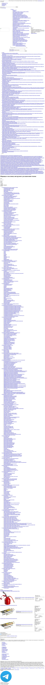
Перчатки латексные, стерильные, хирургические (11, 504)
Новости (3, 644)
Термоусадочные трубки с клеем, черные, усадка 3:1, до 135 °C (13, 527)
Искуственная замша (7, 477)
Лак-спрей (5, 448)
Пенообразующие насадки (36, 64)
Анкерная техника (6, 250)
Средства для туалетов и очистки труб (9, 261)
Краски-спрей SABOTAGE (8, 447)
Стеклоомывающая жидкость (8, 277)
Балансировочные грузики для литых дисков (10, 559)
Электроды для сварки (7, 483)
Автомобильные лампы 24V (15, 82)
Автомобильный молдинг (15, 84)
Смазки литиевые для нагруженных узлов (10, 580)
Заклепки (5, 551)
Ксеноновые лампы (7, 282)
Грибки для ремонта (7, 553)
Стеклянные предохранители (8, 314)
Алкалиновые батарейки (6, 62)
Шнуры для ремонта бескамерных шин (10, 561)
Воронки (23, 84)
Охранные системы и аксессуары (18, 32)
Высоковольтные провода (14, 90)
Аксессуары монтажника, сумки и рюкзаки (10, 509)
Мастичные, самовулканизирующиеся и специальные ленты (13, 367)
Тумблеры (17, 144)
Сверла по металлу (7, 493)
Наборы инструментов (7, 418)
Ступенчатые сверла (7, 494)
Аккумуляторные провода (6, 90)
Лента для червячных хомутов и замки (15, 138)
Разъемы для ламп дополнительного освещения (26, 82)
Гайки (3, 70)
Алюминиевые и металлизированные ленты (10, 362)
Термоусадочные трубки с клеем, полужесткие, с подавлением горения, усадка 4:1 (16, 526)
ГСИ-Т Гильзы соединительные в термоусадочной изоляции (25, 103)
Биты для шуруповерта (13, 169)
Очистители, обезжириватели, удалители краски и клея (12, 531)
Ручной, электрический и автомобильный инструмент (21, 30)
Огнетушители (6, 291)
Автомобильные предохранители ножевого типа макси (12, 309)
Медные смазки (11, 146)
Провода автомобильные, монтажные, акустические (21, 34)
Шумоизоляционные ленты (8, 567)
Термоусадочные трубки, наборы (9, 521)
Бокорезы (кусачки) (7, 169)
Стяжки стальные (22, 137)
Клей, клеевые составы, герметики (18, 12)
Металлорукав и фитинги (6, 148)
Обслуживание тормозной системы (23, 67)
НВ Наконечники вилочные (6, 106)
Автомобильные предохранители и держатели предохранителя (11, 86)
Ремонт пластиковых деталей (8, 464)
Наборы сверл (6, 489)
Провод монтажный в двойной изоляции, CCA (11, 470)
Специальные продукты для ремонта (9, 246)
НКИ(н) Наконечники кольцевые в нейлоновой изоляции (12, 390)
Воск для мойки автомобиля (36, 58)
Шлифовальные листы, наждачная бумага (10, 338)
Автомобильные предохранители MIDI (10, 313)
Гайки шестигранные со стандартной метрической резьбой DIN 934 (14, 70)
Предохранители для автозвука (8, 326)
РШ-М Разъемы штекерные (8, 399)
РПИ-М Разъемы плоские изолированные (10, 378)
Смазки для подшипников (24, 146)
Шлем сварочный (6, 482)
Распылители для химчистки (17, 64)
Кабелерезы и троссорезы (8, 170)
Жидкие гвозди (6, 206)
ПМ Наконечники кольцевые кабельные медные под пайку (23, 114)
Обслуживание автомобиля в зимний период (11, 67)
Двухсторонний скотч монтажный (14, 101)
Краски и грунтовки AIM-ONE (8, 450)
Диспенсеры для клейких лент (25, 172)
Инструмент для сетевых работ (16, 172)
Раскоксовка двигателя (7, 248)
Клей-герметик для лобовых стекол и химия (8, 56)
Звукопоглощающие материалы (16, 142)
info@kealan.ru (40, 0)
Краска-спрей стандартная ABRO (9, 444)
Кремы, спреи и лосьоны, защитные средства (9, 78)
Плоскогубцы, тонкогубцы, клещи (29, 108)
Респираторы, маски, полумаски (9, 506)
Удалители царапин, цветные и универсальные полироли (12, 461)
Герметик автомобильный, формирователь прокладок (12, 198)
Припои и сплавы (6, 350)
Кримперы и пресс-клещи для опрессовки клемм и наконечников (17, 109)
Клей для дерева (6, 205)
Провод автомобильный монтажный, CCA (36, 119)
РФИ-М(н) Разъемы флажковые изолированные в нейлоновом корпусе (14, 383)
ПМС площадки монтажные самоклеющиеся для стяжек (31, 130)
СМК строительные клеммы (8, 391)
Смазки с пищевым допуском (8, 304)
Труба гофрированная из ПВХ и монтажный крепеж (12, 193)
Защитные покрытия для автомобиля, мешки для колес (21, 25)
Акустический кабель (14, 119)
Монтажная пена (19, 135)
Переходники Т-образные (28, 95)
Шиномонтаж (4, 139)
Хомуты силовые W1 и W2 (15, 137)
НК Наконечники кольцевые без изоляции (17, 106)
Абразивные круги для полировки (9, 342)
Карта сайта (4, 658)
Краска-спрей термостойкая (8, 445)
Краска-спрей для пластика (8, 441)
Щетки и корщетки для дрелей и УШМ (10, 334)
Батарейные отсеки (5, 144)
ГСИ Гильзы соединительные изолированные (9, 103)
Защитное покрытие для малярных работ (26, 98)
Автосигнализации (5, 115)
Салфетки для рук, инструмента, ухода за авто (11, 476)
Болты (3, 69)
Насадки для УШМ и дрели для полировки (10, 333)
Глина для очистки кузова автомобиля (27, 117)
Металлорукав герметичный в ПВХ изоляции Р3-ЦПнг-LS (11, 149)
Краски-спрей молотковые (8, 452)
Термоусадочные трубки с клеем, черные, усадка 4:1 (27, 133)
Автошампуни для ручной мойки (27, 58)
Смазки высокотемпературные (32, 146)
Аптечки (20, 84)
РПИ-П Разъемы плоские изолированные (10, 380)
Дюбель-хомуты (6, 515)
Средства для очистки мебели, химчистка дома (11, 540)
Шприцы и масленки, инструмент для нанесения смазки (12, 434)
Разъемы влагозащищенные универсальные (10, 330)
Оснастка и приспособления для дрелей (29, 126)
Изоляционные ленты (7, 360)
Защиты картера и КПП (7, 301)
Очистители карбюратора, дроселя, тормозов (10, 241)
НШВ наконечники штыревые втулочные (30, 106)
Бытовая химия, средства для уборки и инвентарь (31, 157)
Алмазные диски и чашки (8, 344)
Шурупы (5, 256)
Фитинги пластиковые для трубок (9, 194)
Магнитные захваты (7, 302)
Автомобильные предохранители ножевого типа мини (12, 307)
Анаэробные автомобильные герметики (22, 56)
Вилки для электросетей (7, 223)
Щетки (5, 297)
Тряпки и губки (6, 266)
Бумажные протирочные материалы (9, 473)
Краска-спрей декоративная (8, 440)
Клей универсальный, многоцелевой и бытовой (11, 203)
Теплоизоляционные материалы (35, 142)
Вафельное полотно (7, 234)
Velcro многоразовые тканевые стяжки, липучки (15, 130)
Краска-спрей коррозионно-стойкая (9, 442)
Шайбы (5, 255)
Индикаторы (10, 144)
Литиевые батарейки (13, 62)
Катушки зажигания (7, 322)
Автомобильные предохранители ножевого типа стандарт (11, 87)
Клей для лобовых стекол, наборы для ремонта (11, 238)
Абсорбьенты (6, 472)
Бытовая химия (6, 535)
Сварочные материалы (16, 36)
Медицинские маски (7, 500)
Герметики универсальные (8, 200)
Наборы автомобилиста (7, 289)
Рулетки (4, 172)
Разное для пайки (6, 351)
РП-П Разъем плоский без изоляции (10, 107)
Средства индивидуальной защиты (18, 38)
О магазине (4, 643)
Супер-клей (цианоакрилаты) (8, 201)
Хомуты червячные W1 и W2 (6, 137)
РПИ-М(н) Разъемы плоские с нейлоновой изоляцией (12, 379)
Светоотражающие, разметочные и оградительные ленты (12, 361)
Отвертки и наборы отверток (6, 108)
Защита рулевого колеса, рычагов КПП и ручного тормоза (11, 98)
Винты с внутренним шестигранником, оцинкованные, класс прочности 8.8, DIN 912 (21, 72)
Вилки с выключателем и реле (8, 224)
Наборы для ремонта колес (8, 556)
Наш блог (3, 651)
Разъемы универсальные (7, 321)
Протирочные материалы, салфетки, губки (8, 121)
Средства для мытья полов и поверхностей (10, 265)
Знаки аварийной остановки (8, 288)
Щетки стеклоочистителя (7, 298)
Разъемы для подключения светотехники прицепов (11, 293)
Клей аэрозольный (6, 534)
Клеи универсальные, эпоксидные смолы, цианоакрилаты (23, 66)
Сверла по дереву (6, 492)
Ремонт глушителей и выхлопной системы (10, 244)
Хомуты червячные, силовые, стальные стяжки (20, 41)
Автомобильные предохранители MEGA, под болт (11, 312)
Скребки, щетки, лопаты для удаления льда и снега (11, 295)
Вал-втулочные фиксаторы (8, 247)
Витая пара (3, 119)
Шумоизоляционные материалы (7, 141)
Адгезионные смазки (5, 146)
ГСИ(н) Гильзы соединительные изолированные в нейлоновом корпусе (14, 371)
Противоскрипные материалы (26, 142)
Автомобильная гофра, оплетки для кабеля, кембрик (21, 11)
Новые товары (4, 654)
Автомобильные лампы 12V (6, 82)
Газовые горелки (19, 169)
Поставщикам (4, 652)
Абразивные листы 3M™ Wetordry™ (9, 340)
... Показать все (23, 57)
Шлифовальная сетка (7, 341)
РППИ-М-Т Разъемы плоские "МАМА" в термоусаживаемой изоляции (14, 392)
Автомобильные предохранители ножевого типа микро (22, 88)
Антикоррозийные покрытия (17, 117)
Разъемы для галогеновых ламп (38, 82)
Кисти (5, 537)
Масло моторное (18, 79)
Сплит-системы (4, 152)
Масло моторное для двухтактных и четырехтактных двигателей (31, 79)
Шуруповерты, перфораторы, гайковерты (17, 108)
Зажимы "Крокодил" (7, 331)
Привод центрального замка (8, 327)
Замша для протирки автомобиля (27, 64)
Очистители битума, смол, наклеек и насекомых (9, 59)
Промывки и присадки (7, 275)
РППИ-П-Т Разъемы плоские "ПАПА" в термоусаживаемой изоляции (14, 393)
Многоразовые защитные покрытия (9, 357)
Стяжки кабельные (5, 130)
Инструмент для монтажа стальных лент (28, 168)
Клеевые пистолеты (23, 170)
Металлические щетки (7, 557)
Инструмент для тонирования (16, 170)
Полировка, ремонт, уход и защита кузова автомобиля (21, 33)
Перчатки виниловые (7, 502)
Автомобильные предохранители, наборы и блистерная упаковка (29, 87)
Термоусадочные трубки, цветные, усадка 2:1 (10, 522)
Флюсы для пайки (6, 352)
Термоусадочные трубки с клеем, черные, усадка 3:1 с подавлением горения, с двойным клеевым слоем (19, 524)
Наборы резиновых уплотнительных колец (8, 123)
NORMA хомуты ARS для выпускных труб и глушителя (12, 548)
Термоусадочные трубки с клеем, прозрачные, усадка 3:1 (10, 133)
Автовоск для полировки (6, 58)
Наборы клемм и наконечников (8, 403)
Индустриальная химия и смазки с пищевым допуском (21, 20)
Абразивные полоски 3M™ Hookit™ (9, 339)
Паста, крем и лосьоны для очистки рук (8, 77)
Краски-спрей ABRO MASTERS (9, 446)
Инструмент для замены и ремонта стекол (28, 169)
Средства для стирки (7, 262)
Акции (3, 52)
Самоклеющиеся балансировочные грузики (10, 560)
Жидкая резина (6, 437)
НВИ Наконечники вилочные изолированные (11, 372)
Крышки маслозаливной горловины (9, 300)
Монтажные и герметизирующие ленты (10, 366)
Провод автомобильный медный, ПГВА (23, 119)
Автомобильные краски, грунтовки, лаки (10, 451)
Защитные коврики (35, 98)
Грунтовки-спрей (6, 436)
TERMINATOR (4, 647)
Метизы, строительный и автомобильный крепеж (20, 16)
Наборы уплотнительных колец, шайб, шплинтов (20, 35)
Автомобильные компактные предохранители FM (11, 311)
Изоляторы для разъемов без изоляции (9, 401)
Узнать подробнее (17, 669)
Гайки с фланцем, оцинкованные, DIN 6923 (31, 70)
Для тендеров (4, 648)
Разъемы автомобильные (21, 90)
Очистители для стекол (7, 216)
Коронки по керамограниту (6, 126)
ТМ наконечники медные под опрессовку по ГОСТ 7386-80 (11, 113)
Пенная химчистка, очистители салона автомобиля (11, 220)
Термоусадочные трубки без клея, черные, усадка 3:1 (12, 525)
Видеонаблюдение (17, 166)
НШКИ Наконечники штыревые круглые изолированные (12, 376)
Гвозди (3, 73)
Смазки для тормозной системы (8, 577)
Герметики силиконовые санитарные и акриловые (9, 135)
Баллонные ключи (6, 428)
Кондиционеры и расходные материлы (8, 151)
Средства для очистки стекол (8, 541)
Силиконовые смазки (16, 146)
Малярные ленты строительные (8, 365)
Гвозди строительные (7, 73)
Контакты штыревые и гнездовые (9, 402)
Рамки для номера (6, 294)
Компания (3, 642)
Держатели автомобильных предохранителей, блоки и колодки (13, 310)
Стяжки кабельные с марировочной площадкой (11, 516)
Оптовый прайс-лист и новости (6, 634)
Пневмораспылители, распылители (7, 64)
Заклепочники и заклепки (37, 173)
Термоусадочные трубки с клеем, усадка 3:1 (10, 518)
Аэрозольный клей (18, 57)
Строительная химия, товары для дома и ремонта (20, 40)
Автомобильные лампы (16, 18)
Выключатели (14, 144)
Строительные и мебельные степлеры (25, 174)
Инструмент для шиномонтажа (8, 554)
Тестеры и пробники (9, 172)
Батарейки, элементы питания (6, 61)
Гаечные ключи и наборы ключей (35, 172)
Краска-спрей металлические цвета (9, 443)
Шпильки (5, 257)
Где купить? (4, 645)
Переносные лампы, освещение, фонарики (10, 421)
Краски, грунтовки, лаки (16, 31)
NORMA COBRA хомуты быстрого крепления (11, 546)
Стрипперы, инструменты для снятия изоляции (11, 407)
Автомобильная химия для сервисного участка (20, 15)
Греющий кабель (8, 119)
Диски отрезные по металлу (8, 335)
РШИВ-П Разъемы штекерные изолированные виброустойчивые (13, 387)
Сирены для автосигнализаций (8, 329)
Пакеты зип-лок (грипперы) (6, 147)
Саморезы (5, 254)
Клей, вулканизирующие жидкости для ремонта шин (12, 562)
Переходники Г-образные (20, 95)
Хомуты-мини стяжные (7, 549)
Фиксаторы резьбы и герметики (32, 56)
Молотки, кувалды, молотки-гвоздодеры (14, 174)
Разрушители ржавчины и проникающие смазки (11, 243)
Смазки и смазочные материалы (17, 44)
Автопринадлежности (16, 19)
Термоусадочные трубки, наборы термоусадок (20, 39)
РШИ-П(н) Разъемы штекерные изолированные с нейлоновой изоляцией (15, 386)
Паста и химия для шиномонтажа (9, 558)
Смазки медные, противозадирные (9, 579)
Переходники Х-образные (36, 95)
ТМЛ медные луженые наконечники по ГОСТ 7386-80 (28, 113)
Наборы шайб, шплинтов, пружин (20, 123)
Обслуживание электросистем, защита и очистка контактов (13, 240)
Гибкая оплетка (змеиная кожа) (8, 190)
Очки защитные (6, 501)
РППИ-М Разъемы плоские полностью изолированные (12, 382)
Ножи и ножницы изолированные (9, 419)
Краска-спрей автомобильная (8, 439)
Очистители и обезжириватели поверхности (10, 207)
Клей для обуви (6, 204)
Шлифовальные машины (29, 173)
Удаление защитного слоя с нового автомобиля (11, 218)
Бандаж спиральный (7, 189)
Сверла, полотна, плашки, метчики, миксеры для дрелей (21, 37)
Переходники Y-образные (12, 95)
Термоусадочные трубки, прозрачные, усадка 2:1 (11, 519)
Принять (2, 670)
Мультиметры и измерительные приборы (10, 417)
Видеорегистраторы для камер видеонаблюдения (11, 586)
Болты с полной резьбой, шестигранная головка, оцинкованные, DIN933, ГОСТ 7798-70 (17, 69)
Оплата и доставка (5, 649)
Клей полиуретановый (32, 135)
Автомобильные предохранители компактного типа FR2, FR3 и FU (14, 315)
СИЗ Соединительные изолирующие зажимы (10, 388)
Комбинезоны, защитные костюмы (9, 499)
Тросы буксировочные (7, 296)
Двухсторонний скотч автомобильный (9, 363)
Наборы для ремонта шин (8, 290)
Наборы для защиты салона (8, 358)
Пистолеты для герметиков (8, 422)
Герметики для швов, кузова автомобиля (10, 209)
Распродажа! (4, 657)
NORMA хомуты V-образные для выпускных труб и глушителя (13, 547)
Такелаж (5, 258)
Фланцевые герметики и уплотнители (9, 208)
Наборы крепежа (6, 259)
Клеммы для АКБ (6, 323)
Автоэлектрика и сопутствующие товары (19, 22)
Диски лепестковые (7, 336)
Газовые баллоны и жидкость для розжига (10, 536)
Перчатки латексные (7, 503)
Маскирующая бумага (7, 359)
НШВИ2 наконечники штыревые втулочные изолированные (13, 375)
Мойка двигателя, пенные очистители (9, 215)
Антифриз (3, 79)
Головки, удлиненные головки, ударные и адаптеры (10, 173)
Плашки (5, 490)
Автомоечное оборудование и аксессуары (19, 14)
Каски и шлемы (6, 508)
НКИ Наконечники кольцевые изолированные (11, 373)
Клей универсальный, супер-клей (9, 532)
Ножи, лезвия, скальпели (7, 420)
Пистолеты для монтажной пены (9, 423)
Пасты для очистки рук (19, 78)
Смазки (5, 245)
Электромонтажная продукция (6, 60)
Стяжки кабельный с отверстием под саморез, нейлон (12, 514)
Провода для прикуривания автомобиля (10, 292)
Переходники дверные (7, 325)
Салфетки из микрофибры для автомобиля (10, 233)
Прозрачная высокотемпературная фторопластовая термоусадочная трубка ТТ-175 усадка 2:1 (18, 523)
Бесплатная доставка (5, 659)
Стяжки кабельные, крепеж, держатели (8, 129)
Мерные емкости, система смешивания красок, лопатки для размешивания (15, 462)
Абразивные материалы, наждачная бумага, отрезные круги (22, 23)
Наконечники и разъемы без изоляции (18, 29)
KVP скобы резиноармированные (9, 550)
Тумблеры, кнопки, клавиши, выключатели (19, 43)
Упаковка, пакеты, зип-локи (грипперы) (19, 45)
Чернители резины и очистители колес (10, 221)
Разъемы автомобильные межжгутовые (31, 90)
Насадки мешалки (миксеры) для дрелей (17, 126)
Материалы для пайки (5, 96)
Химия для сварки (6, 484)
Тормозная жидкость (7, 276)
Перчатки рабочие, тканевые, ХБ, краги (10, 496)
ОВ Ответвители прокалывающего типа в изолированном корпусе (14, 377)
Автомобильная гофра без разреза (9, 188)
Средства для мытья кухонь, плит (9, 264)
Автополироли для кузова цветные (7, 117)
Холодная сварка (6, 202)
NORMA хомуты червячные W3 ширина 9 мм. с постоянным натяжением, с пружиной (17, 545)
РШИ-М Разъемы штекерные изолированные (10, 384)
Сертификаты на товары (5, 656)
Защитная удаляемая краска (8, 438)
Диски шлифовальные (7, 337)
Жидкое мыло (6, 263)
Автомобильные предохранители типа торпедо (11, 316)
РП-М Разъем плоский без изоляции (9, 397)
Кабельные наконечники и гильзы (7, 112)
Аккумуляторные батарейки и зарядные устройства (30, 62)
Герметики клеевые (25, 135)
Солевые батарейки (19, 62)
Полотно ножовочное (7, 491)
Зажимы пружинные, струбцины (9, 432)
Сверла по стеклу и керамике (39, 126)
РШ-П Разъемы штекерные (8, 400)
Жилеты (26, 84)
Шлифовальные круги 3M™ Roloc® (9, 343)
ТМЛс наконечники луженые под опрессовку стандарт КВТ (13, 455)
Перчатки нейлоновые (7, 505)
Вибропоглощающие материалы (7, 142)
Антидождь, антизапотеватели (8, 219)
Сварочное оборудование (21, 173)
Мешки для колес (8, 99)
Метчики (3, 127)
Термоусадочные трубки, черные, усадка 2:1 (10, 517)
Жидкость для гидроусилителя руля (10, 79)
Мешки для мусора (13, 147)
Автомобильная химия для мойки (18, 13)
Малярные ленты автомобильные (9, 364)
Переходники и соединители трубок (18, 24)
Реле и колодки (6, 328)
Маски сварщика (6, 498)
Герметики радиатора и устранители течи (8, 66)
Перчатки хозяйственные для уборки (9, 507)
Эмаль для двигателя (7, 449)
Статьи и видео (4, 655)
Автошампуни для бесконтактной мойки (16, 58)
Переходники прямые (5, 95)
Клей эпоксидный (6, 533)
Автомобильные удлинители (6, 84)
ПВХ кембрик (6, 191)
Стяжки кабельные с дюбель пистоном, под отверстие (18, 131)
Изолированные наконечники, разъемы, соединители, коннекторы (12, 102)
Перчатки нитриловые (7, 497)
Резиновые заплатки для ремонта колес (10, 555)
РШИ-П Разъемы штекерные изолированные (10, 385)
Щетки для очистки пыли (8, 474)
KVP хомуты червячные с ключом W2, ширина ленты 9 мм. (13, 552)
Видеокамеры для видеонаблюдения (9, 585)
